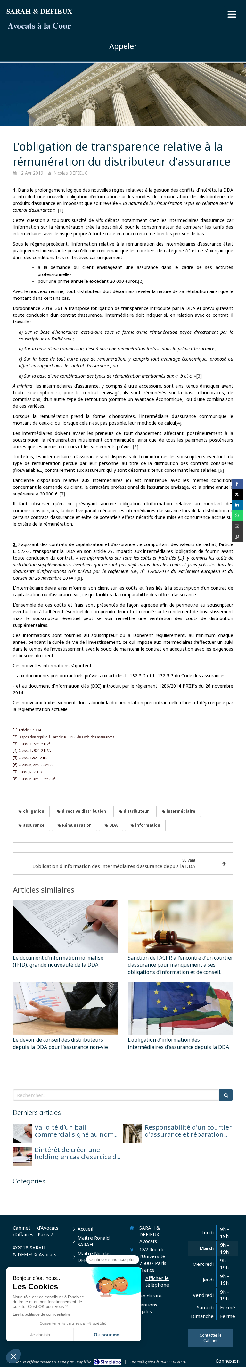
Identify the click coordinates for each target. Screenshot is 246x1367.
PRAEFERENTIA (173, 1362)
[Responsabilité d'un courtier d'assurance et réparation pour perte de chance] (132, 1133)
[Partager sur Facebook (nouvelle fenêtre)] (237, 484)
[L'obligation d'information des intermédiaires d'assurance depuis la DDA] (180, 1008)
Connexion (228, 1360)
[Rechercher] (226, 1095)
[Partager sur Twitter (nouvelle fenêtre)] (237, 494)
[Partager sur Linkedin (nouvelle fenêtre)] (237, 505)
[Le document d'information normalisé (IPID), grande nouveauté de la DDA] (65, 926)
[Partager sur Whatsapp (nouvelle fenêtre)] (237, 515)
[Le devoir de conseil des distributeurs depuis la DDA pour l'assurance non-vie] (65, 1008)
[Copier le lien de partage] (237, 536)
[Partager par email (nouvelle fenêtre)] (237, 526)
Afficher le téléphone (157, 1281)
